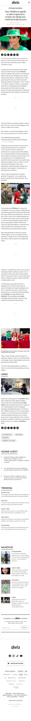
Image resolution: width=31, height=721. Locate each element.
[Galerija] (15, 40)
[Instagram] (13, 656)
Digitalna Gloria (17, 663)
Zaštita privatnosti (18, 693)
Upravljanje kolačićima (15, 700)
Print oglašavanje (12, 697)
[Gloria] (15, 2)
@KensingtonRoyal (14, 137)
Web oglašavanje (7, 695)
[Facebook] (10, 656)
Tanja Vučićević (16, 22)
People (6, 214)
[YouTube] (21, 656)
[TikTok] (17, 656)
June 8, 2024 (11, 141)
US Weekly (4, 274)
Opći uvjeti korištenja (20, 695)
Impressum (8, 693)
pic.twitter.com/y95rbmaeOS (19, 139)
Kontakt (21, 697)
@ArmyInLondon (6, 139)
